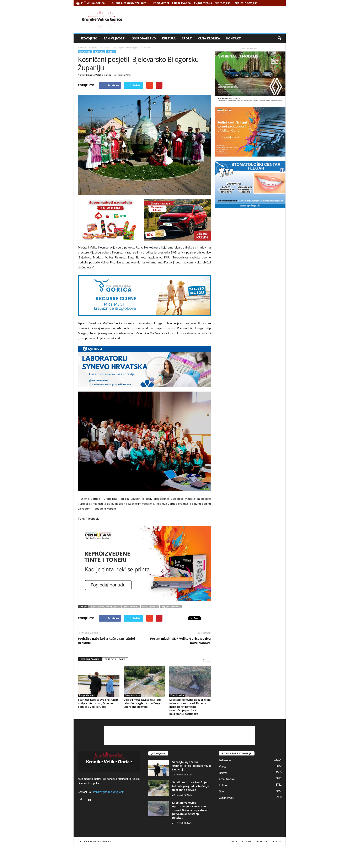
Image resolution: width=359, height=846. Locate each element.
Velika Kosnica (131, 606)
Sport (187, 38)
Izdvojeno (89, 38)
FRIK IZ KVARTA (181, 3)
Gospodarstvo (144, 38)
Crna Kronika (209, 38)
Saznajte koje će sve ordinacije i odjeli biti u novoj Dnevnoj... (191, 765)
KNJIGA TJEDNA (203, 3)
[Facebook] (82, 800)
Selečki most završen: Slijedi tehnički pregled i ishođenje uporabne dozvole (142, 703)
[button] (279, 38)
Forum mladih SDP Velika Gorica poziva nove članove (180, 640)
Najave (223, 772)
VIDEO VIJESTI (223, 3)
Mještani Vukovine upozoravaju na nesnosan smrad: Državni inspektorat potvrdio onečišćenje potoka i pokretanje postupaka (190, 707)
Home (81, 47)
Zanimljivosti (114, 38)
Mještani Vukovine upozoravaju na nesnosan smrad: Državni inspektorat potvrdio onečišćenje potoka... (190, 810)
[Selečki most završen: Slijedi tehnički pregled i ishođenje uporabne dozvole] (144, 681)
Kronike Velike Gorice (98, 74)
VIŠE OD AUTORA (115, 659)
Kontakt (233, 38)
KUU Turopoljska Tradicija (105, 606)
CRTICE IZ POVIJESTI (246, 3)
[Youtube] (90, 800)
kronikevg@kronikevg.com (108, 791)
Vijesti (111, 51)
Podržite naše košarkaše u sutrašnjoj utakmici (106, 640)
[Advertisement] (210, 19)
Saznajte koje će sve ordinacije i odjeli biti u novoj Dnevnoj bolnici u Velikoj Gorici (98, 703)
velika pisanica (150, 606)
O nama (246, 841)
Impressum (262, 841)
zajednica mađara (171, 606)
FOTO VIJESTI (161, 3)
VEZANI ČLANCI (90, 659)
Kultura (169, 38)
